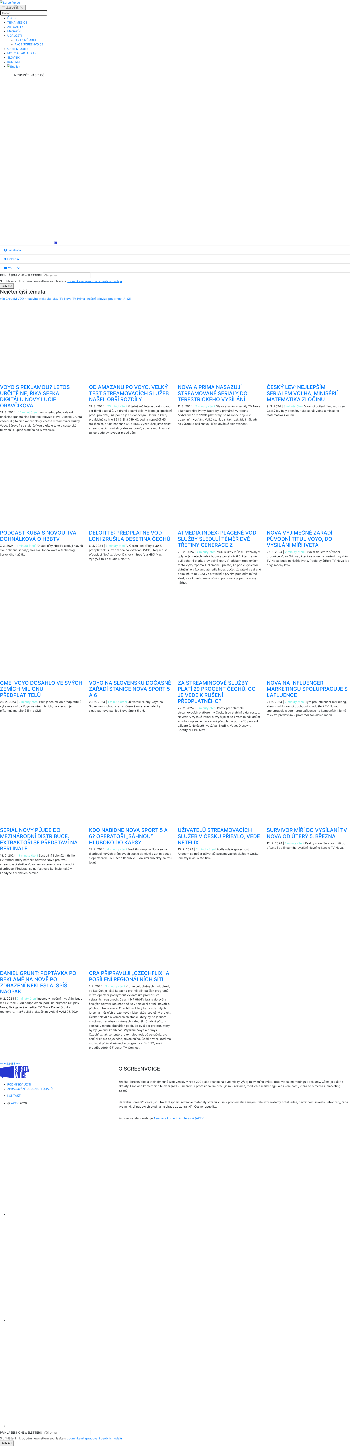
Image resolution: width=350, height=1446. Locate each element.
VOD (21, 298)
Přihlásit (6, 286)
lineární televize (97, 298)
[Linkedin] (29, 159)
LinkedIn (12, 259)
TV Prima (79, 298)
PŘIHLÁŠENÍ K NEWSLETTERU (21, 275)
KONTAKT (14, 62)
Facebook (14, 250)
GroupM (12, 298)
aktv (55, 298)
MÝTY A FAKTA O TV (21, 53)
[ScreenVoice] (10, 2)
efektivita (45, 298)
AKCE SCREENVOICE (29, 44)
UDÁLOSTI (14, 35)
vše (3, 298)
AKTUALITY (15, 27)
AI (125, 298)
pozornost (115, 298)
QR (129, 298)
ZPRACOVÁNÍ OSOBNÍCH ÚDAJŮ (30, 1089)
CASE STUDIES (17, 49)
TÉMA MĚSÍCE (17, 22)
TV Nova (65, 298)
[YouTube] (29, 214)
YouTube (13, 268)
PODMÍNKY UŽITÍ (19, 1084)
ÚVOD (11, 18)
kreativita (32, 298)
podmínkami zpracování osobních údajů (94, 281)
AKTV (15, 1103)
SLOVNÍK (13, 57)
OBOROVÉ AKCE (26, 40)
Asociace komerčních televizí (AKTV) (179, 1118)
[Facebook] (29, 104)
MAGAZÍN (14, 31)
